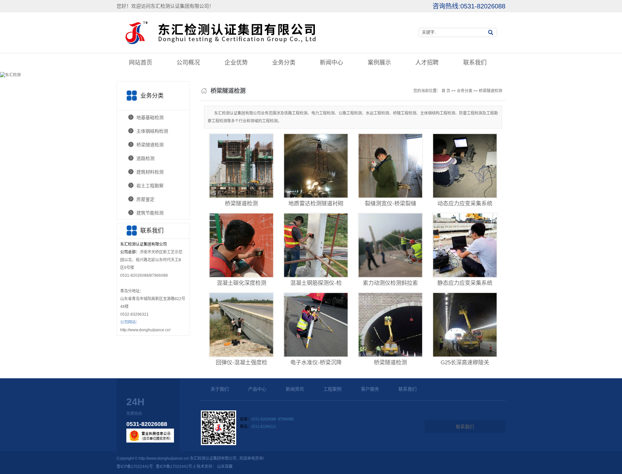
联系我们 (475, 62)
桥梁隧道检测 (150, 144)
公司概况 (188, 62)
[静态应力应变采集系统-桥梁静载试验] (464, 245)
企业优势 (236, 62)
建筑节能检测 (150, 212)
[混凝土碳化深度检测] (241, 245)
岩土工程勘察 (150, 185)
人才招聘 (427, 62)
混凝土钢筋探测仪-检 (316, 283)
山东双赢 (225, 466)
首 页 (446, 91)
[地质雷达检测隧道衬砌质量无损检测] (315, 165)
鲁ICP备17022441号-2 (176, 466)
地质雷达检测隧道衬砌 (315, 204)
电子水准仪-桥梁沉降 (316, 362)
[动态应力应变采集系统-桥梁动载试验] (464, 165)
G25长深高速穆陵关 (465, 362)
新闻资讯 (295, 389)
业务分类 (283, 62)
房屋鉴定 (145, 199)
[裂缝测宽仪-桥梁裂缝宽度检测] (390, 165)
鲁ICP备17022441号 (135, 466)
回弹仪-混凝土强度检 (241, 362)
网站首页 (140, 62)
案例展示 (379, 62)
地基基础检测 (150, 117)
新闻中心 (331, 62)
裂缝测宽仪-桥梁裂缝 (390, 204)
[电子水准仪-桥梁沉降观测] (315, 324)
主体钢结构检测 (152, 131)
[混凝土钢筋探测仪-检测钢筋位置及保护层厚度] (315, 245)
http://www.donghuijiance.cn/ (145, 330)
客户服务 (370, 389)
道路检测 (145, 158)
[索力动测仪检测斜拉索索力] (390, 245)
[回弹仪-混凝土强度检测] (241, 324)
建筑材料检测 (150, 172)
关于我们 (220, 389)
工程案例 (332, 389)
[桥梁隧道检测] (241, 165)
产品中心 (257, 389)
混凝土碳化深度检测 (241, 283)
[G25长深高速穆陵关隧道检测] (464, 324)
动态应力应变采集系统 (464, 204)
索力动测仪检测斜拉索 (390, 283)
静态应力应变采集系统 (464, 283)
